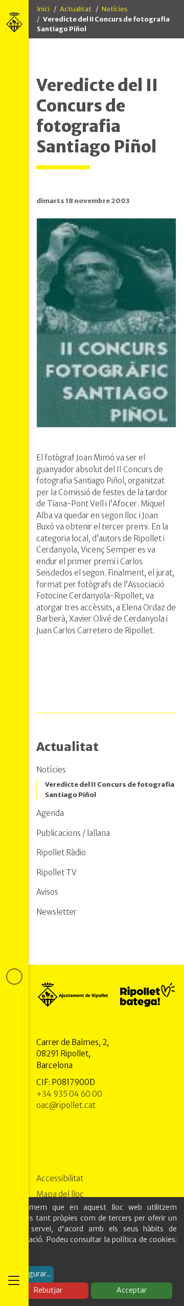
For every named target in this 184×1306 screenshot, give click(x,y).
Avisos (47, 892)
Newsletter (56, 912)
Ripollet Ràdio (61, 852)
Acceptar (132, 1290)
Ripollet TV (56, 872)
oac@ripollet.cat (66, 1105)
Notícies (115, 9)
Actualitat (75, 9)
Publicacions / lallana (73, 833)
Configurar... (30, 1273)
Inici (43, 9)
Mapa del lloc (60, 1194)
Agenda (50, 813)
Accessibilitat (59, 1178)
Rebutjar (48, 1290)
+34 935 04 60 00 (69, 1094)
